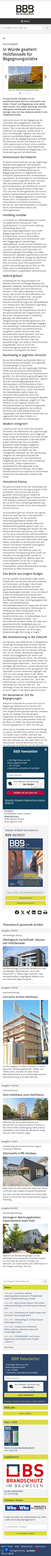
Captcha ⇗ (37, 787)
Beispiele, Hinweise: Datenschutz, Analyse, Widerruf (25, 801)
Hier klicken (28, 784)
